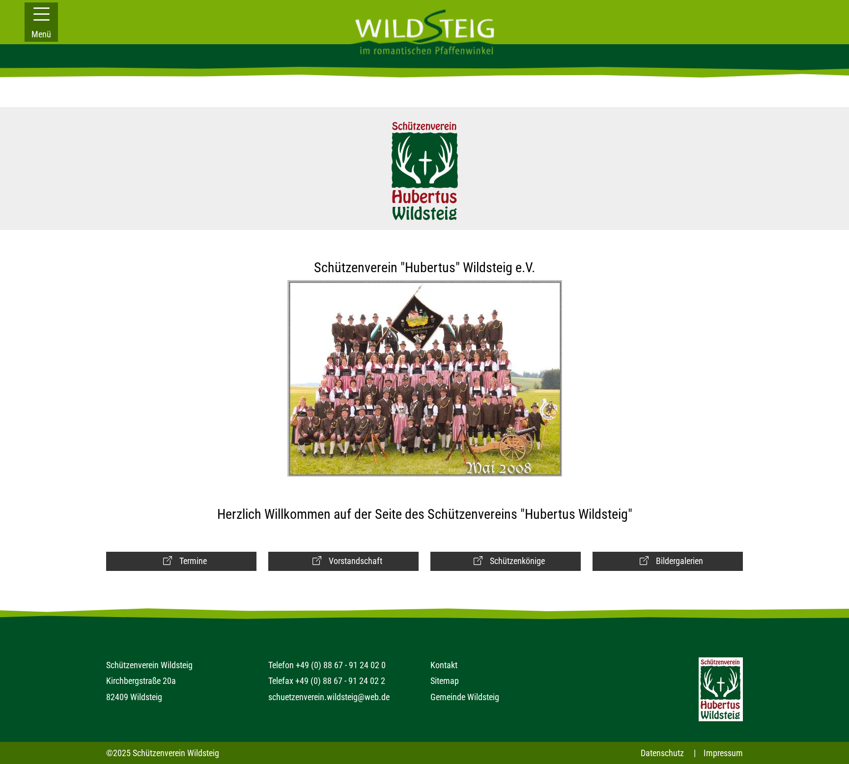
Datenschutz (662, 753)
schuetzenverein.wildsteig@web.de (329, 697)
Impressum (723, 753)
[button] (41, 22)
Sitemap (444, 681)
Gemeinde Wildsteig (464, 697)
